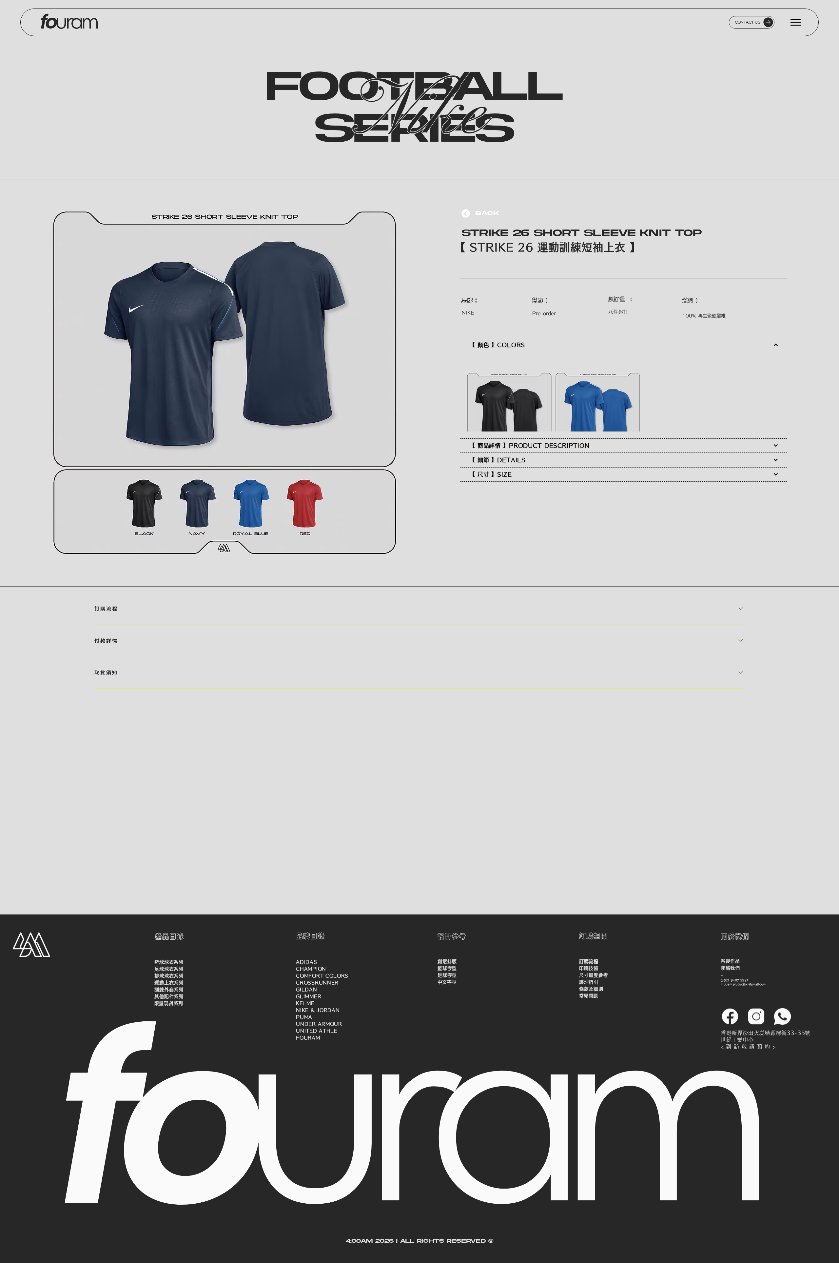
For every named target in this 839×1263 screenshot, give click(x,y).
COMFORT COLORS (322, 975)
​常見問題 (588, 995)
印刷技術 (588, 968)
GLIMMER (308, 996)
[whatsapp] (782, 1016)
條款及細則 (591, 989)
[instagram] (756, 1016)
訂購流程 (588, 961)
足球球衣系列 (168, 969)
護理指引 (588, 982)
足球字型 (447, 975)
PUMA (304, 1017)
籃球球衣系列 (168, 962)
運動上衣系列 (168, 982)
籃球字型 (447, 968)
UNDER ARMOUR (319, 1024)
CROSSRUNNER (317, 982)
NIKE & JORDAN (318, 1010)
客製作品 (730, 961)
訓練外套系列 (168, 989)
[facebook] (730, 1016)
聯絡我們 (730, 968)
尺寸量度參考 (593, 975)
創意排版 (447, 961)
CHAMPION (311, 969)
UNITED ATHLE (316, 1031)
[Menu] (796, 22)
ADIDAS (306, 962)
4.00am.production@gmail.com (743, 984)
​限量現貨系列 (168, 1003)
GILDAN (306, 989)
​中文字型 (447, 982)
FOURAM (308, 1037)
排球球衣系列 (168, 975)
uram (24, 22)
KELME (305, 1003)
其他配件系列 (168, 996)
